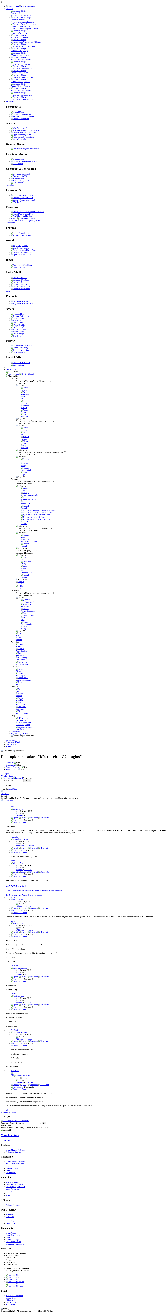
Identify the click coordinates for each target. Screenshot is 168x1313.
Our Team (10, 1217)
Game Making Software (15, 1150)
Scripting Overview (27, 116)
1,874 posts (29, 1082)
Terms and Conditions (14, 1296)
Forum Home (23, 233)
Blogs (13, 716)
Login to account (24, 733)
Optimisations (28, 137)
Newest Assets (26, 346)
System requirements (29, 114)
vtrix (3, 802)
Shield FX (5, 794)
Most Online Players (26, 252)
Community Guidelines (15, 1244)
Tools (18, 336)
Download (25, 174)
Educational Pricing (24, 216)
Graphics (21, 325)
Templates (22, 329)
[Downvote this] (38, 818)
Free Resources (27, 198)
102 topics (20, 816)
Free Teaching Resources (15, 1187)
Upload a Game (25, 254)
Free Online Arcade (13, 1242)
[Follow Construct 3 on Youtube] (20, 280)
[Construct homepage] (21, 6)
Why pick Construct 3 (27, 195)
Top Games (23, 246)
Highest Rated (24, 350)
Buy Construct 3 (22, 301)
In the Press (10, 1221)
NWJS (24, 176)
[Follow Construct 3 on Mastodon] (20, 289)
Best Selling (23, 348)
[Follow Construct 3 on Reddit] (19, 278)
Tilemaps (20, 334)
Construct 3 (34, 381)
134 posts (28, 1003)
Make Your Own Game (15, 1164)
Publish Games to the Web (42, 513)
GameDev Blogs (12, 1239)
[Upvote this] (18, 818)
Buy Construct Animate (25, 304)
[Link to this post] (17, 820)
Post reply (5, 773)
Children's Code (12, 1300)
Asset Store (15, 642)
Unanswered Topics (13, 742)
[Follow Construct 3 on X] (17, 282)
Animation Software (14, 1152)
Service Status (11, 1304)
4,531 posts (29, 846)
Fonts (18, 320)
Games (20, 323)
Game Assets (11, 1233)
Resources (10, 102)
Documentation (12, 1168)
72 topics (19, 975)
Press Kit (9, 1219)
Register (9, 369)
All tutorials (21, 139)
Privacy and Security (27, 200)
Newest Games (23, 248)
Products (9, 9)
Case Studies (11, 1173)
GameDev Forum (13, 1235)
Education (10, 185)
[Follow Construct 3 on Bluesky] (20, 284)
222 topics (20, 846)
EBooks (20, 318)
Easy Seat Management (15, 1184)
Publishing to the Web (30, 130)
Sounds (26, 327)
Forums (14, 667)
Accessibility (11, 1302)
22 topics (19, 1003)
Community (10, 223)
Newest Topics (26, 235)
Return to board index (20, 1121)
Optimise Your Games (41, 519)
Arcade (14, 687)
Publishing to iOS (25, 135)
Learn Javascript (12, 1189)
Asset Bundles (24, 363)
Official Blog (26, 265)
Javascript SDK (23, 181)
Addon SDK (24, 119)
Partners (9, 1191)
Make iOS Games (39, 517)
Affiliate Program (12, 1205)
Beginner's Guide (23, 128)
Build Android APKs (27, 132)
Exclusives (20, 352)
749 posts (28, 906)
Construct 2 (27, 551)
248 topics (20, 1082)
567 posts (28, 975)
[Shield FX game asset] (2, 791)
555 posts (29, 816)
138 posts (28, 870)
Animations (24, 316)
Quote (24, 822)
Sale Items (20, 365)
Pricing (8, 1166)
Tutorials (19, 164)
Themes (21, 332)
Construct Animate (35, 421)
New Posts (21, 267)
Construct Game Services (40, 452)
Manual (22, 112)
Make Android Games (41, 515)
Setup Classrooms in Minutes (32, 212)
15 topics (19, 906)
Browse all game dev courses (27, 149)
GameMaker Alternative (15, 1162)
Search (8, 746)
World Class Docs (26, 214)
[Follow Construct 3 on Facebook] (20, 286)
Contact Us (15, 731)
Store (8, 291)
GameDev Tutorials (13, 1237)
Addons (21, 314)
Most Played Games (29, 250)
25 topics (19, 870)
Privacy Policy (11, 1298)
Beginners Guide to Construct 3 (44, 510)
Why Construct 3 (12, 1182)
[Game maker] (21, 374)
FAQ (19, 202)
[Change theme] (22, 736)
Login (15, 369)
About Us (10, 1214)
